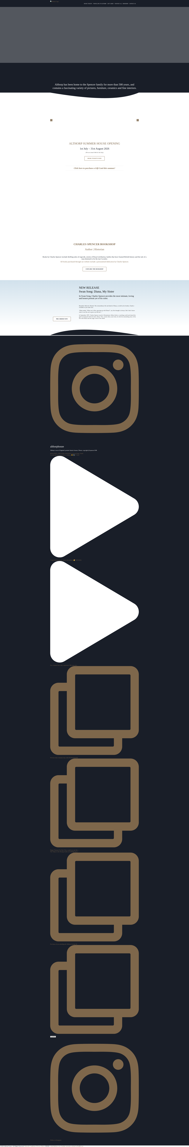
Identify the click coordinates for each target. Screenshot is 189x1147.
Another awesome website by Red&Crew (72, 1146)
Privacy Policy (40, 1146)
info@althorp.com (55, 1146)
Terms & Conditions (30, 1146)
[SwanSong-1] (61, 284)
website (87, 262)
